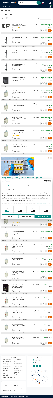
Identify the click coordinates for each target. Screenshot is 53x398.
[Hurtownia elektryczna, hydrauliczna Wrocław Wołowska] (35, 379)
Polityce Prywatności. (42, 203)
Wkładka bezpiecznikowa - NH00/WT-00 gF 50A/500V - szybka (19, 92)
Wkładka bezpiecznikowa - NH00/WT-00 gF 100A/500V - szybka (19, 146)
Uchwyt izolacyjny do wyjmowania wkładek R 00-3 (19, 25)
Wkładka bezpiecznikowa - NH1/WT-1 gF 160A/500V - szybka (18, 246)
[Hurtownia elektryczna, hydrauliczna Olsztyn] (41, 371)
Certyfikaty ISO (7, 390)
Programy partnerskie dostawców (6, 370)
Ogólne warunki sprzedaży (7, 362)
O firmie (5, 385)
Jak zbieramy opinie (18, 370)
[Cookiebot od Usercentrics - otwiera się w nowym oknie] (45, 181)
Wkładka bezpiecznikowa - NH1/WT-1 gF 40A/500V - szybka (18, 299)
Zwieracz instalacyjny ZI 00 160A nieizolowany (18, 65)
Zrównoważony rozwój (6, 387)
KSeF (15, 377)
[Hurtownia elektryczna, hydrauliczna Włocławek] (39, 375)
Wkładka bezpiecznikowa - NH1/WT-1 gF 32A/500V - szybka (18, 339)
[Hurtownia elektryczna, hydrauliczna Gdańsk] (38, 370)
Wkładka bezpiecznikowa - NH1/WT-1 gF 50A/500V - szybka (18, 312)
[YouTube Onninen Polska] (40, 366)
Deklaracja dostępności (17, 373)
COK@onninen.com (40, 363)
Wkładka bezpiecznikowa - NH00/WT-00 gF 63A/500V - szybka (19, 105)
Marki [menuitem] (10, 6)
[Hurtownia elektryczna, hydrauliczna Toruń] (38, 374)
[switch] (20, 211)
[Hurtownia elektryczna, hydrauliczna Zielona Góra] (32, 377)
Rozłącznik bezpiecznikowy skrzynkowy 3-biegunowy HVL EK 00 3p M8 (19, 79)
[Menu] (2, 2)
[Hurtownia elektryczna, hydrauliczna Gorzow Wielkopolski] (32, 375)
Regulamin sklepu (7, 359)
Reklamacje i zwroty (8, 377)
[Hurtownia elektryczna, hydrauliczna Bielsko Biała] (39, 383)
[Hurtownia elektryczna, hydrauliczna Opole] (37, 381)
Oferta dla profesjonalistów (7, 365)
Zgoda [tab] (9, 185)
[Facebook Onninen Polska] (34, 366)
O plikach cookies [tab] (43, 185)
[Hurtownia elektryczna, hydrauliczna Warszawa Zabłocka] (43, 376)
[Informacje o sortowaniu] (38, 18)
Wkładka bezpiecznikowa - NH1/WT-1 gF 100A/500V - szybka (18, 273)
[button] (39, 3)
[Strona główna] (2, 11)
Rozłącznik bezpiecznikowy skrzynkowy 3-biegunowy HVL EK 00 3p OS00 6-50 (19, 286)
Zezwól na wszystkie (43, 216)
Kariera (15, 387)
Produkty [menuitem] (4, 6)
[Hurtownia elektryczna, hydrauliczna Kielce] (42, 380)
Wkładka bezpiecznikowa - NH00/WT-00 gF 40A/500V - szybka (19, 119)
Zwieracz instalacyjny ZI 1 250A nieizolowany (19, 51)
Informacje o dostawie (6, 374)
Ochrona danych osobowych (18, 367)
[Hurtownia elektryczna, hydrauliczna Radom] (43, 378)
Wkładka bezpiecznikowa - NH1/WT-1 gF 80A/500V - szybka (18, 233)
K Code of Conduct (18, 389)
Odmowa (10, 216)
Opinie (15, 391)
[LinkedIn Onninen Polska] (37, 366)
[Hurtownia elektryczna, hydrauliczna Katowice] (39, 382)
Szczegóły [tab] (26, 185)
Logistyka (16, 385)
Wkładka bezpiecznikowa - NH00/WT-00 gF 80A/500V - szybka (19, 132)
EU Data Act (17, 376)
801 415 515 (38, 360)
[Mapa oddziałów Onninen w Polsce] (39, 385)
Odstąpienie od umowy (17, 360)
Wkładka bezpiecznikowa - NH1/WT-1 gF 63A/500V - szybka (18, 260)
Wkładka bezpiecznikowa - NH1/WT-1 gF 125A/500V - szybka (18, 325)
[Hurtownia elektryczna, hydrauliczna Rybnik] (38, 382)
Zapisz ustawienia (26, 216)
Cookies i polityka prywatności (18, 363)
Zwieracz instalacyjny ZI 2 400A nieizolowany (19, 38)
